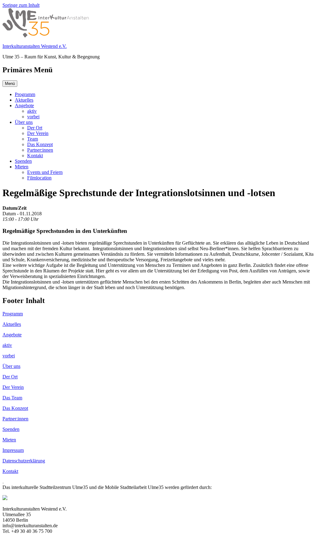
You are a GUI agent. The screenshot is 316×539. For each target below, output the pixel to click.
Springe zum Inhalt (21, 5)
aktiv (32, 111)
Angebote (24, 105)
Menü (10, 83)
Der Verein (37, 133)
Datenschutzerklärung (23, 460)
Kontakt (35, 155)
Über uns (24, 122)
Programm (25, 94)
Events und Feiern (45, 172)
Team (32, 138)
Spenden (23, 161)
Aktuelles (24, 100)
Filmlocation (39, 177)
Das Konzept (40, 144)
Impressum (13, 450)
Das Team (12, 397)
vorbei (33, 116)
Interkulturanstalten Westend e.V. (34, 46)
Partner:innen (40, 150)
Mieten (21, 166)
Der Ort (34, 127)
